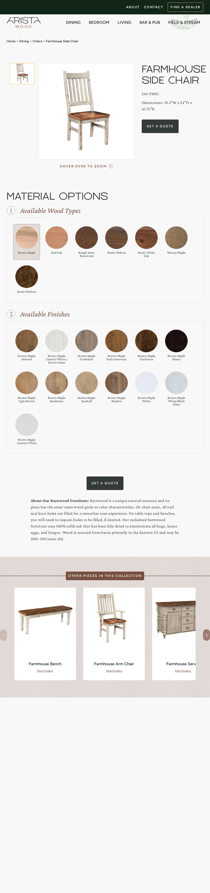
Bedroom (99, 22)
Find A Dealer (185, 7)
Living (124, 22)
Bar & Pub (149, 22)
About (133, 7)
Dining (73, 22)
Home (11, 41)
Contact (153, 7)
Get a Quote (160, 126)
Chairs (37, 41)
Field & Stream (184, 22)
